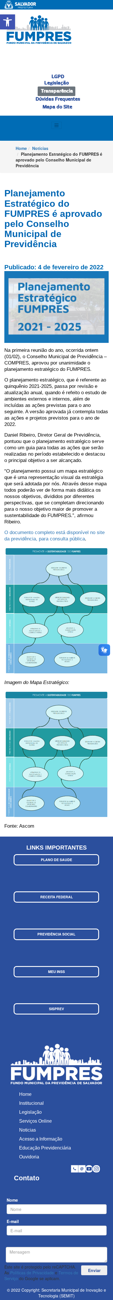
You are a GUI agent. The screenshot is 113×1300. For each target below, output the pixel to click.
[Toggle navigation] (56, 125)
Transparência (57, 91)
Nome (12, 1200)
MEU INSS (56, 971)
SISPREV (56, 1008)
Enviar (94, 1270)
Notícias (40, 148)
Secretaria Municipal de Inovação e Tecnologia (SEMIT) (72, 1293)
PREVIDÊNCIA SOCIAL (56, 934)
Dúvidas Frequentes (58, 99)
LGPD (58, 76)
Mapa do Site (57, 107)
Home (21, 148)
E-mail (13, 1221)
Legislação (56, 83)
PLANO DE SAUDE (56, 859)
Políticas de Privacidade (32, 1272)
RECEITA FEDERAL (56, 896)
